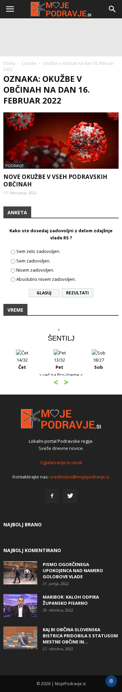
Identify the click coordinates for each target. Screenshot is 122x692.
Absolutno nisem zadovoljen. (46, 279)
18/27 (98, 363)
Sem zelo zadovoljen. (38, 251)
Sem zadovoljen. (33, 261)
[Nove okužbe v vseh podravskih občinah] (61, 140)
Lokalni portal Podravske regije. (61, 441)
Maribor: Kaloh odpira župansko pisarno (71, 600)
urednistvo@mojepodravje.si (79, 477)
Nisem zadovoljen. (35, 270)
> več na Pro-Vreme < (61, 375)
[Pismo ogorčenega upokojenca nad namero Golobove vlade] (20, 573)
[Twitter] (70, 496)
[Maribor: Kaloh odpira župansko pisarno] (20, 605)
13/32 (59, 363)
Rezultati (77, 293)
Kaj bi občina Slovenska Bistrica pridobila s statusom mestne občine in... (80, 635)
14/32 (22, 363)
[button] (112, 9)
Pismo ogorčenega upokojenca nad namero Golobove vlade (73, 570)
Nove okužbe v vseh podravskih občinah (55, 180)
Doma (9, 63)
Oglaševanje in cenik (61, 462)
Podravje (14, 165)
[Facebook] (52, 496)
